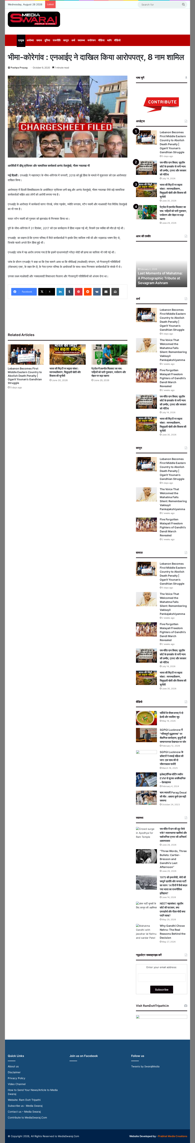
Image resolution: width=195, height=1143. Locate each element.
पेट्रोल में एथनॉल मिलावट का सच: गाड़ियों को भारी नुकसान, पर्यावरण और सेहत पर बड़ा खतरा (108, 372)
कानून (66, 40)
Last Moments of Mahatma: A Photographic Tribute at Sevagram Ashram (160, 278)
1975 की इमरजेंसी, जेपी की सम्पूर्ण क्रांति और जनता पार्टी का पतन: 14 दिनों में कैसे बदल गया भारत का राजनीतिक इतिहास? (173, 885)
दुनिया (47, 40)
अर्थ (73, 40)
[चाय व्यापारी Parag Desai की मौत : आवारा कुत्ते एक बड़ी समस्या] (146, 798)
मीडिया (101, 40)
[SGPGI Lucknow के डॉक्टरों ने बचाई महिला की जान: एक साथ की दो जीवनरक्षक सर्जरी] (146, 757)
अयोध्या (30, 40)
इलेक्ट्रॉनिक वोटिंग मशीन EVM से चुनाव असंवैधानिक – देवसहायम (172, 778)
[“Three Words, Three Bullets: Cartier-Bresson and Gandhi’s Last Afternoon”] (146, 856)
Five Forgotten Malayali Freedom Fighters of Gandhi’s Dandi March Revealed (173, 378)
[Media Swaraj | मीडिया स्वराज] (34, 19)
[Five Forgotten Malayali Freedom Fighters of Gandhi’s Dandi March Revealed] (146, 375)
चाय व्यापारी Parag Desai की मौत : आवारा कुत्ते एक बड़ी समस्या (173, 796)
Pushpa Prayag (19, 67)
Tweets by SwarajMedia (145, 1066)
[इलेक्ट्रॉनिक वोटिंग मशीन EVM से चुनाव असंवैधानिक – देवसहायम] (146, 779)
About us (13, 1066)
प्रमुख (21, 40)
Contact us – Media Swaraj (24, 1111)
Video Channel (17, 1084)
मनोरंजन (92, 40)
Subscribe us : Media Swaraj (25, 1105)
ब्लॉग (109, 40)
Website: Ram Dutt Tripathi (24, 1099)
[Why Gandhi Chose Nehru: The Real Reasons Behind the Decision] (146, 932)
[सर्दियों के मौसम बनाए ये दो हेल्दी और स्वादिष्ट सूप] (146, 718)
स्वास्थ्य (81, 40)
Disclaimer (14, 1072)
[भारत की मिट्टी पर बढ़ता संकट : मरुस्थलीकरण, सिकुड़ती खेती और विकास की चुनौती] (68, 354)
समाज (39, 40)
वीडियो (117, 40)
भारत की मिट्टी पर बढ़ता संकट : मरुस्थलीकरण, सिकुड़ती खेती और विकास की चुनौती (65, 372)
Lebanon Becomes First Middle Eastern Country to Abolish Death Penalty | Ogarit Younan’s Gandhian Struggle (25, 375)
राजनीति (57, 40)
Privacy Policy (16, 1078)
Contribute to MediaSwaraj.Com (27, 1117)
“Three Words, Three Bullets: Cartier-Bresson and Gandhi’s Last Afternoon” (173, 859)
